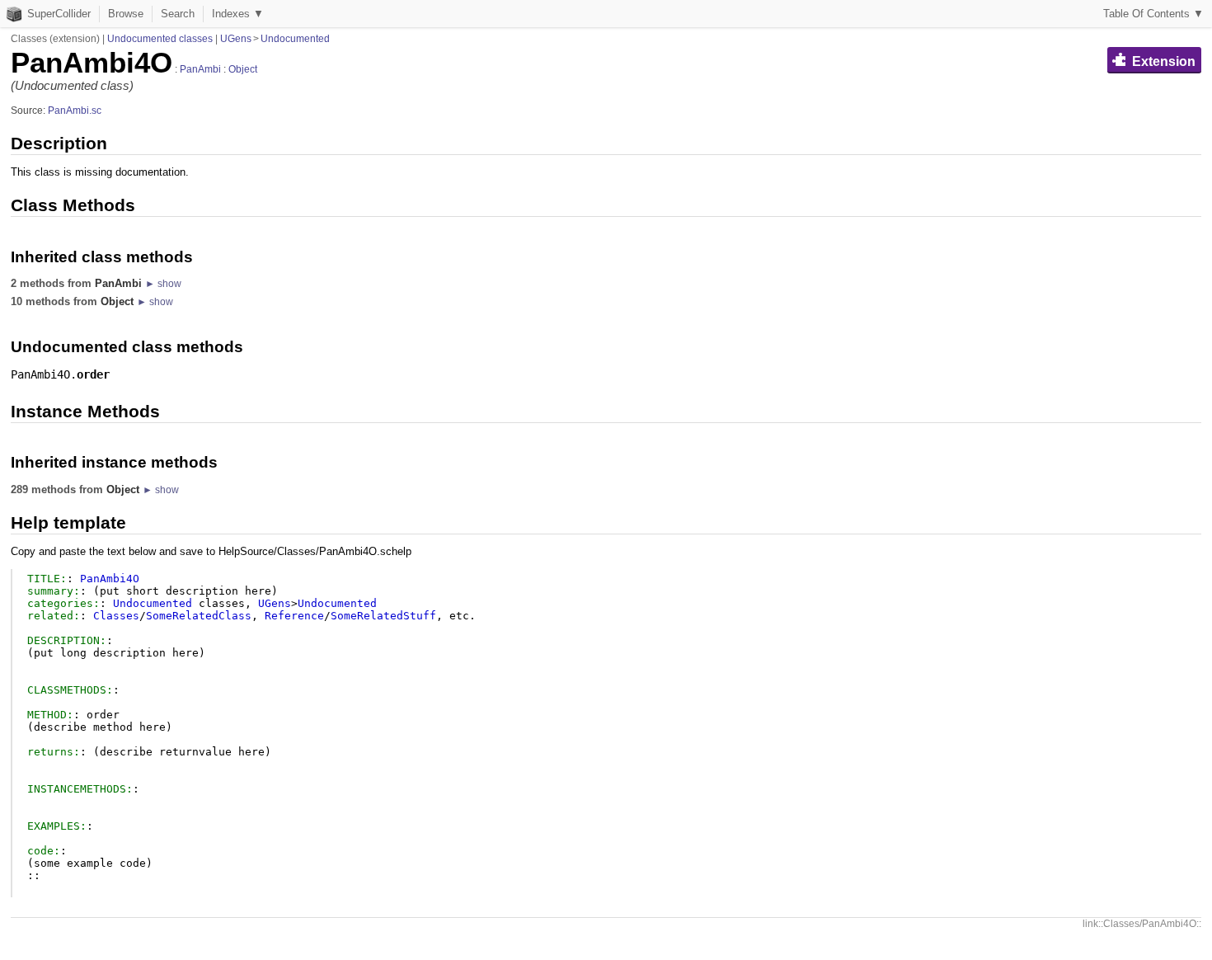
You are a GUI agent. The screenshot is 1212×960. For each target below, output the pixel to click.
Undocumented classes (160, 39)
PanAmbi (200, 69)
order (93, 374)
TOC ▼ (1153, 13)
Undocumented (295, 39)
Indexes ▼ (238, 13)
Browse (125, 13)
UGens (235, 39)
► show (163, 283)
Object (242, 69)
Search (178, 13)
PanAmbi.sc (74, 110)
